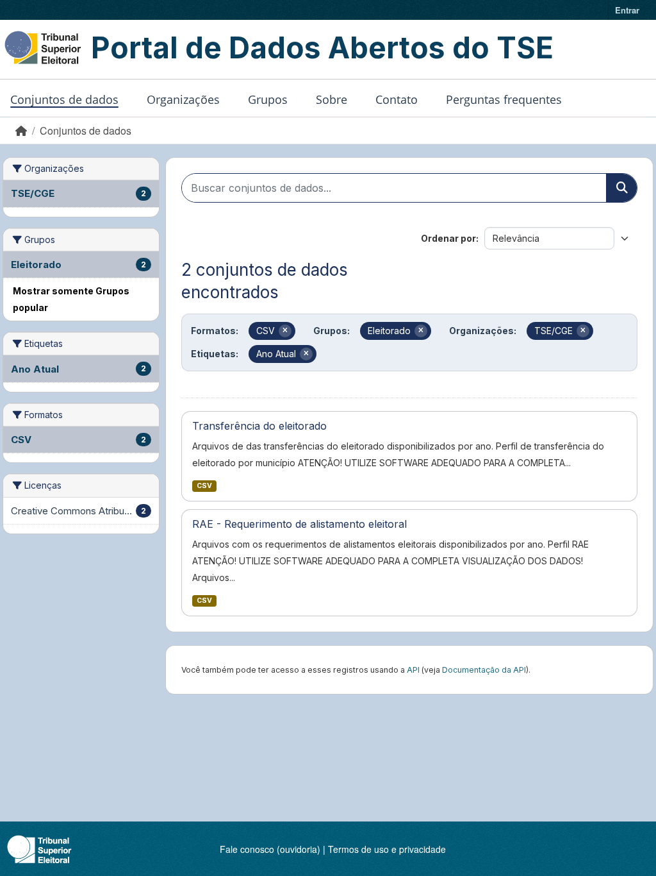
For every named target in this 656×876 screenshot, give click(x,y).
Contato (396, 99)
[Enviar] (621, 188)
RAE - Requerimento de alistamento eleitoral (299, 524)
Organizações (183, 99)
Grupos (268, 99)
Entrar (627, 10)
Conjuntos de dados (64, 99)
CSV (204, 486)
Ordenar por (448, 238)
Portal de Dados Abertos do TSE (322, 47)
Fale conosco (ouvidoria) (270, 849)
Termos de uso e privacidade (387, 849)
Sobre (331, 99)
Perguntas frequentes (504, 99)
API (413, 670)
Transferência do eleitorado (259, 425)
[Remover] (285, 330)
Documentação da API (484, 670)
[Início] (21, 130)
